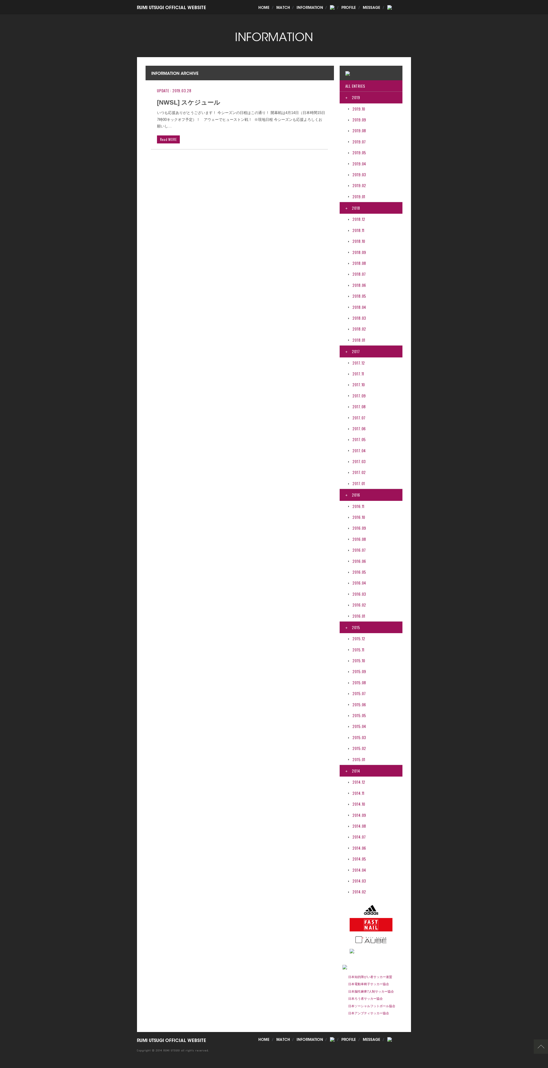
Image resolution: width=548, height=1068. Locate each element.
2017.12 (358, 363)
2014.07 (359, 837)
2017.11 (358, 374)
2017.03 (359, 461)
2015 (352, 627)
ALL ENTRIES (355, 86)
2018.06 (359, 285)
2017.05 (359, 439)
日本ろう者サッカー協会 (365, 998)
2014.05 (359, 859)
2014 (352, 771)
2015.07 (359, 693)
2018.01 (358, 340)
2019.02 (359, 185)
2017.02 (359, 472)
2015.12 (358, 638)
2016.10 (358, 517)
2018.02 (359, 329)
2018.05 (359, 296)
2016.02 (359, 605)
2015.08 (359, 682)
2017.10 (358, 384)
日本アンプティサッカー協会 (368, 1013)
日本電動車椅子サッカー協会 (368, 984)
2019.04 (359, 164)
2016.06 (359, 561)
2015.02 (359, 748)
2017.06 (359, 428)
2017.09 (359, 396)
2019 (352, 97)
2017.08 (359, 406)
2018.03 (359, 318)
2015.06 (359, 704)
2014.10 (358, 804)
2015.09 (359, 671)
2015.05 (359, 715)
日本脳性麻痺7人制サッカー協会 (371, 991)
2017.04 (359, 450)
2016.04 (359, 583)
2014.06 (359, 848)
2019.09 (359, 120)
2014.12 (358, 782)
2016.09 (359, 528)
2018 (352, 208)
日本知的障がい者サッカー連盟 (370, 977)
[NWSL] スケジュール (188, 102)
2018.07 (359, 274)
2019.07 (359, 142)
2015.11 (358, 650)
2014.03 (359, 881)
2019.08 (359, 130)
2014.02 (359, 892)
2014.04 (359, 870)
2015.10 (358, 660)
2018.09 (359, 252)
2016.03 (359, 594)
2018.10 (358, 241)
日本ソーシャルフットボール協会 (371, 1006)
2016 (352, 495)
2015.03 (359, 737)
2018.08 (359, 263)
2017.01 (358, 483)
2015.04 (359, 726)
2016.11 (358, 506)
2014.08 (359, 826)
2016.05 (359, 572)
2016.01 (358, 616)
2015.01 (358, 759)
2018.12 (358, 219)
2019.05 (359, 152)
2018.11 (358, 230)
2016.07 (359, 550)
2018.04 (359, 307)
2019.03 (359, 174)
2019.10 (358, 109)
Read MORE (168, 139)
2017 (352, 351)
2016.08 (359, 539)
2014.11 (358, 793)
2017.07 (359, 418)
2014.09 (359, 815)
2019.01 (358, 196)
